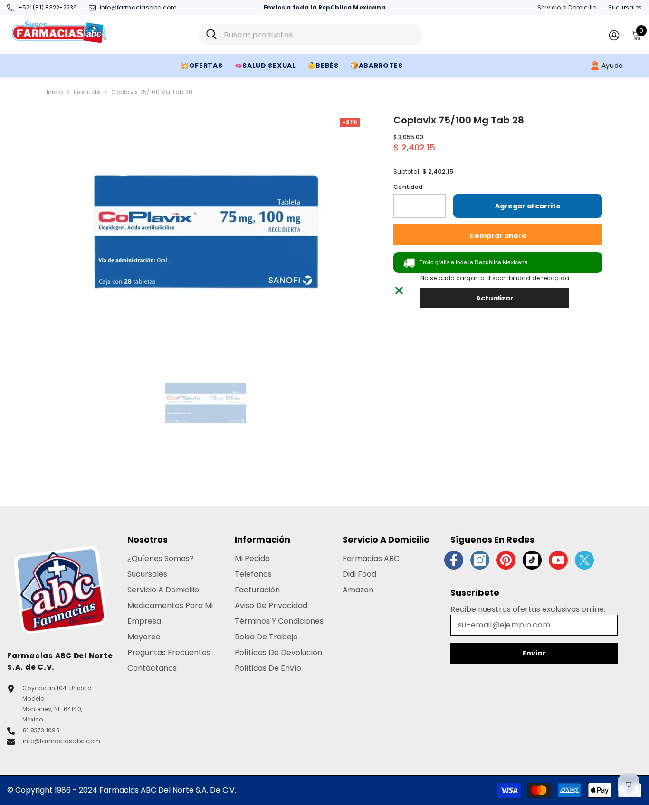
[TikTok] (532, 560)
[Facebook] (453, 560)
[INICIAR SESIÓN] (614, 34)
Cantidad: (408, 187)
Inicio (55, 92)
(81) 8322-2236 (55, 7)
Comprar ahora (497, 236)
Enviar (534, 653)
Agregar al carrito (528, 206)
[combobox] (319, 34)
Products (87, 92)
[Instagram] (479, 560)
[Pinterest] (505, 560)
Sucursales (625, 7)
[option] (206, 231)
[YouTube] (558, 560)
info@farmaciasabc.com (138, 7)
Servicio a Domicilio (567, 7)
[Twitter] (584, 560)
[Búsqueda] (310, 34)
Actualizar (495, 298)
